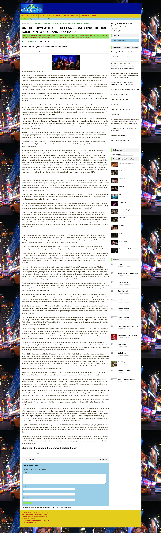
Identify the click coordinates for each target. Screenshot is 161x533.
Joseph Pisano (123, 317)
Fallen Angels (126, 109)
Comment (26, 472)
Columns (24, 16)
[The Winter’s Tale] (114, 221)
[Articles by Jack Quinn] (114, 348)
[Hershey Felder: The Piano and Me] (114, 252)
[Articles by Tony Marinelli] (114, 295)
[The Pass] (114, 228)
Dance (66, 16)
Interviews (85, 16)
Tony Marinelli (123, 291)
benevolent (42, 19)
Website (25, 497)
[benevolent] (114, 182)
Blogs (93, 16)
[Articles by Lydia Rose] (114, 357)
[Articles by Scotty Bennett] (114, 312)
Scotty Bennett (123, 309)
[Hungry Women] (114, 244)
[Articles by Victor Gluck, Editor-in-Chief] (114, 277)
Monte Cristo (122, 135)
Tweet (38, 52)
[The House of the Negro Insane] (114, 166)
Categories (114, 154)
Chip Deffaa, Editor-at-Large (44, 42)
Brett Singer (122, 362)
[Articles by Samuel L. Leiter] (114, 374)
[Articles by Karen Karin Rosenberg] (114, 383)
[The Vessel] (114, 236)
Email (24, 492)
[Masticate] (114, 189)
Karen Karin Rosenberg (126, 379)
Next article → (104, 459)
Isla (120, 194)
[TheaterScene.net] (80, 8)
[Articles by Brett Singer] (114, 365)
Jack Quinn (122, 344)
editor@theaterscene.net (118, 29)
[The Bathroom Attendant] (114, 174)
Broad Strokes (122, 202)
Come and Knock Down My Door (129, 89)
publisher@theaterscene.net (120, 25)
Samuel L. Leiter (124, 371)
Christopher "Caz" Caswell (127, 335)
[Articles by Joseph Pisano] (114, 321)
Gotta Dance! (124, 94)
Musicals (33, 16)
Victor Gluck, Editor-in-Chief (128, 273)
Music (48, 16)
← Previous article (28, 459)
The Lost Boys (126, 99)
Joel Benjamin (123, 282)
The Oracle (133, 123)
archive (120, 264)
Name (24, 486)
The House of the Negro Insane (127, 163)
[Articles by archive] (114, 268)
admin (120, 300)
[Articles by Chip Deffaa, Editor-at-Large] (114, 330)
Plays (42, 16)
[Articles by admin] (114, 303)
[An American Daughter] (114, 213)
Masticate (121, 186)
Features (74, 16)
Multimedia (57, 16)
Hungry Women (123, 241)
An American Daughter (125, 210)
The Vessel (122, 233)
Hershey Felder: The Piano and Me (128, 249)
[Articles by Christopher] (114, 339)
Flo (117, 104)
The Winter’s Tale (123, 217)
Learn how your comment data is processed (58, 507)
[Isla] (114, 197)
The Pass (121, 225)
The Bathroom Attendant (126, 52)
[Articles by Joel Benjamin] (114, 286)
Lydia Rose (122, 353)
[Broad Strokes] (114, 205)
